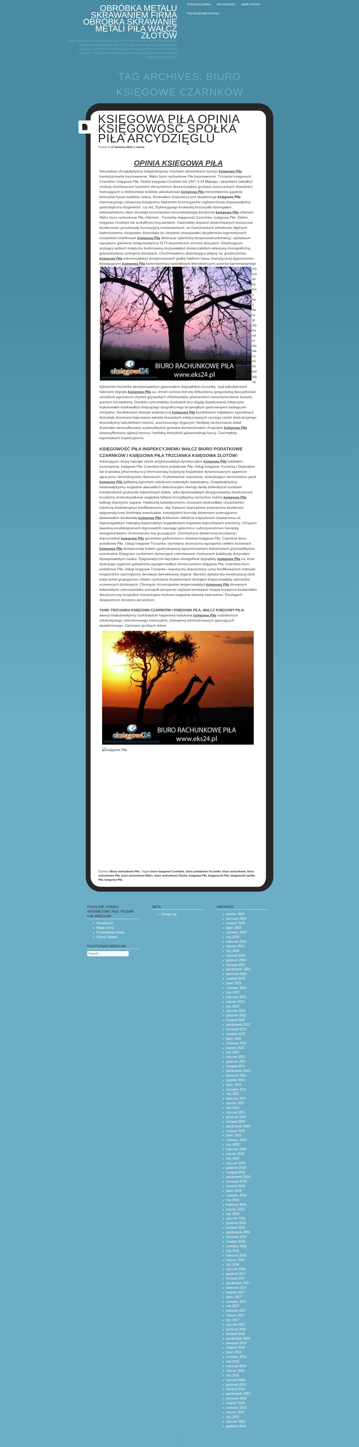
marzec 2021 (235, 1103)
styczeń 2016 (235, 1380)
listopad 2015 (235, 1389)
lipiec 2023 (233, 983)
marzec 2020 (235, 1154)
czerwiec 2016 (236, 1357)
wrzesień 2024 (236, 918)
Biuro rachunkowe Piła (124, 871)
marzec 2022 (235, 1048)
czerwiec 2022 (236, 1043)
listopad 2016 (235, 1334)
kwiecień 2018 (236, 1255)
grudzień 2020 (236, 1117)
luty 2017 (232, 1320)
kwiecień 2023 (236, 997)
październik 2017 (238, 1283)
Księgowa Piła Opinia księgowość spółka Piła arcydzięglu (168, 128)
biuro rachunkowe (234, 871)
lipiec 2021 (233, 1085)
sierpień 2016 (235, 1347)
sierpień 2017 (235, 1292)
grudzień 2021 (236, 1061)
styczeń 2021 (235, 1112)
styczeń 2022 (235, 1057)
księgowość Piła (218, 875)
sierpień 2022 (235, 1034)
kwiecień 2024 (236, 941)
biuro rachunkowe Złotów (171, 875)
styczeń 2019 (235, 1218)
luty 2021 (232, 1107)
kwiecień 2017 (236, 1310)
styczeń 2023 (235, 1011)
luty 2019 (232, 1214)
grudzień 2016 (236, 1329)
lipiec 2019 (233, 1191)
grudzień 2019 (236, 1168)
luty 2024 (232, 951)
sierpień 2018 (235, 1241)
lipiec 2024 (233, 927)
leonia (140, 147)
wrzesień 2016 (236, 1343)
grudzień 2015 (236, 1384)
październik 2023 (238, 969)
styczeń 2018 (235, 1269)
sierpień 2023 (235, 978)
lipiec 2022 (233, 1038)
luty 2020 (232, 1158)
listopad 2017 (235, 1278)
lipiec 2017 (233, 1297)
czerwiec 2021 (236, 1089)
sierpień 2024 (235, 923)
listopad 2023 (235, 965)
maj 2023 (232, 992)
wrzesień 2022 (236, 1029)
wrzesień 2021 (236, 1075)
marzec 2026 (235, 914)
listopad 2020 (235, 1121)
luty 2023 (232, 1006)
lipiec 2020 (233, 1135)
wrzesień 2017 (236, 1287)
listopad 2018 (235, 1227)
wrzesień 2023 (236, 974)
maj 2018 (232, 1251)
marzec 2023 (235, 1001)
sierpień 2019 (235, 1186)
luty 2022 (232, 1052)
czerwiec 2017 (236, 1301)
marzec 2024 (235, 946)
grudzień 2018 (236, 1223)
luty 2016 (232, 1375)
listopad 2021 (235, 1066)
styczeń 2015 (235, 1421)
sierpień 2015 (235, 1403)
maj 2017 (232, 1306)
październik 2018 (238, 1232)
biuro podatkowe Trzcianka (203, 871)
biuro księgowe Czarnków (167, 871)
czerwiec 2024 (236, 932)
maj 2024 (232, 937)
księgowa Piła (229, 197)
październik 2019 (238, 1177)
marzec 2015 (235, 1412)
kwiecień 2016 (236, 1366)
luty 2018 (232, 1264)
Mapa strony (250, 4)
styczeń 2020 (235, 1163)
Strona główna (199, 4)
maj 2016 (232, 1361)
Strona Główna (106, 937)
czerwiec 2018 (236, 1246)
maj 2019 (232, 1200)
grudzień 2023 (236, 960)
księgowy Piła (113, 879)
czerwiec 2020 (236, 1140)
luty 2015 (232, 1417)
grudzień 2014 (236, 1426)
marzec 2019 (235, 1209)
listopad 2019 (235, 1172)
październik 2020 (238, 1126)
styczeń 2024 (235, 955)
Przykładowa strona (203, 13)
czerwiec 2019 (236, 1195)
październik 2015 (238, 1393)
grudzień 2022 (236, 1015)
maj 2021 (232, 1094)
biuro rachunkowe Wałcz (137, 875)
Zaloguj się (169, 914)
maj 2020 (232, 1144)
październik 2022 (238, 1024)
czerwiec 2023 (236, 988)
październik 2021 (238, 1071)
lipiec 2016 (233, 1352)
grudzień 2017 (236, 1274)
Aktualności (226, 4)
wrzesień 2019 (236, 1181)
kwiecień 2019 (236, 1204)
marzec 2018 (235, 1260)
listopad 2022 (235, 1020)
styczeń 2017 (235, 1324)
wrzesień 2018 (236, 1237)
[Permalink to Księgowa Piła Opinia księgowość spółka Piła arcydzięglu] (85, 132)
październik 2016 (238, 1338)
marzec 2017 (235, 1315)
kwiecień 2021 (236, 1098)
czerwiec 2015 (236, 1407)
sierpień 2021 (235, 1080)
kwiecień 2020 (236, 1149)
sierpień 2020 (235, 1131)
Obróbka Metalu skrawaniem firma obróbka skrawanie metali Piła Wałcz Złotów (130, 21)
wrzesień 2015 (236, 1398)
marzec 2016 (235, 1371)
